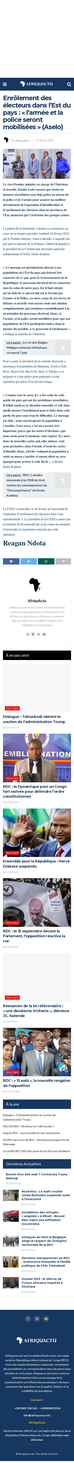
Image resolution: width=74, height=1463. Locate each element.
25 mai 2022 (29, 1204)
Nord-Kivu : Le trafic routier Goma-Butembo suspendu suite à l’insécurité (46, 1195)
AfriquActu (23, 140)
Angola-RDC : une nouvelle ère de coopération (31, 1133)
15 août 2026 (11, 947)
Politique (12, 708)
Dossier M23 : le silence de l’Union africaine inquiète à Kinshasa (42, 1282)
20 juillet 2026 (12, 1091)
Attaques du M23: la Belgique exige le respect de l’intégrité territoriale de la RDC (44, 1241)
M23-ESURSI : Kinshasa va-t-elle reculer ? (28, 1126)
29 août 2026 (11, 727)
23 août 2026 (11, 802)
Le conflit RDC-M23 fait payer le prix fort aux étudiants (36, 1151)
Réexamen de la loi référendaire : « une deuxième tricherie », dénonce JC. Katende (36, 1011)
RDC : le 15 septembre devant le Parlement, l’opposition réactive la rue (34, 936)
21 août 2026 (11, 872)
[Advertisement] (37, 39)
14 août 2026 (11, 1021)
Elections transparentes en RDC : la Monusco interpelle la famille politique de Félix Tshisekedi (46, 1261)
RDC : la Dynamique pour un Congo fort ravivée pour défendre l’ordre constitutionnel (35, 791)
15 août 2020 (14, 1183)
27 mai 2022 (29, 1250)
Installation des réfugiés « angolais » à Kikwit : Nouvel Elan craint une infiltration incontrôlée (43, 1218)
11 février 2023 (45, 140)
